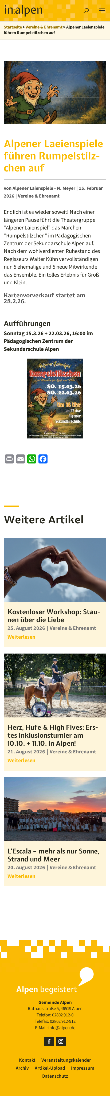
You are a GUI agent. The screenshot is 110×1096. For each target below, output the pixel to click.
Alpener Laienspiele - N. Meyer (44, 188)
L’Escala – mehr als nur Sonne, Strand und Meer (53, 855)
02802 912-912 (63, 1021)
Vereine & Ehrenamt (44, 27)
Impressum (82, 1069)
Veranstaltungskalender (66, 1061)
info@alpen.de (61, 1028)
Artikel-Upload (50, 1069)
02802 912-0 (62, 1015)
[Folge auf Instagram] (61, 1041)
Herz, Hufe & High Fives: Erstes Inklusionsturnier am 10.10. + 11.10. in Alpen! (52, 735)
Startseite (13, 27)
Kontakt (27, 1061)
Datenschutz (55, 1076)
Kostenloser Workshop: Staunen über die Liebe (53, 615)
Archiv (22, 1069)
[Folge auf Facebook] (49, 1041)
